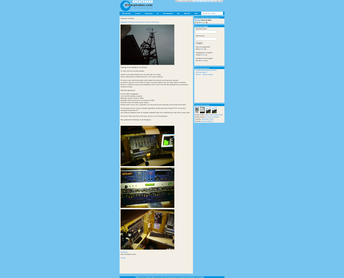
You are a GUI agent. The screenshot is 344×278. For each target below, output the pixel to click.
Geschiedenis (168, 13)
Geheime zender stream (202, 17)
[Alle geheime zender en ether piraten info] (125, 6)
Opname (198, 20)
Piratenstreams (215, 17)
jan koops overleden (212, 117)
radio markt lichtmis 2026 (214, 115)
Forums (137, 13)
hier (202, 49)
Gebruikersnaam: (201, 29)
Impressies (149, 13)
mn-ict (206, 277)
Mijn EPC (187, 13)
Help (196, 13)
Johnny (123, 258)
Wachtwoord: (200, 36)
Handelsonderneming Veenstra (206, 70)
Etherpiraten (126, 13)
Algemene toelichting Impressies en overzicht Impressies (140, 22)
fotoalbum (124, 252)
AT (158, 13)
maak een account (200, 1)
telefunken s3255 (207, 119)
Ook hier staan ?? (202, 72)
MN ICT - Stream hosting (204, 74)
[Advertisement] (190, 6)
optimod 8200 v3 (207, 121)
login (210, 1)
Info (178, 13)
